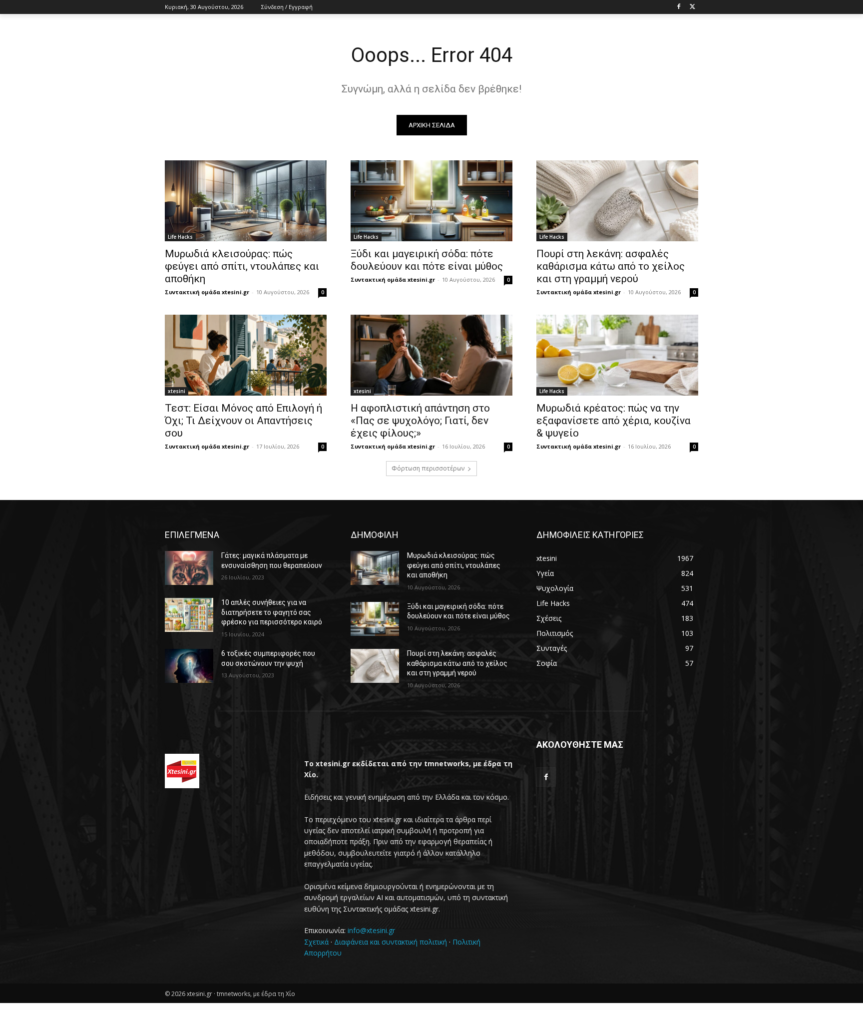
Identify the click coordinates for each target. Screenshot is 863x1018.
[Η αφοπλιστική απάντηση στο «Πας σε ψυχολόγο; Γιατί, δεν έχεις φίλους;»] (431, 355)
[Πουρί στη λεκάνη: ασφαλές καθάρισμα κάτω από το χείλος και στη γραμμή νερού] (617, 200)
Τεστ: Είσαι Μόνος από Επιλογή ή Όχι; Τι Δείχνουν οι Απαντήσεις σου (243, 420)
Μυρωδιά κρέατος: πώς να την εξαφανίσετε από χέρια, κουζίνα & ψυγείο (613, 420)
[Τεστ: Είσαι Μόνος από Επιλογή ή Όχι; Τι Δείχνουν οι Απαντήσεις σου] (246, 355)
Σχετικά (316, 942)
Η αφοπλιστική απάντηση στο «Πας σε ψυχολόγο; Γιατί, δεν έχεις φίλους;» (420, 420)
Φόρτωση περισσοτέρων (428, 468)
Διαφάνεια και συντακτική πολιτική (390, 942)
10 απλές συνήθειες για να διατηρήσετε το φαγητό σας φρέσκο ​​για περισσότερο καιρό (271, 612)
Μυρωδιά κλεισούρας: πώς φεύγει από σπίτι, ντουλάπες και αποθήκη (242, 266)
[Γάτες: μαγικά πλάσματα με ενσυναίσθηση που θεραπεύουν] (189, 568)
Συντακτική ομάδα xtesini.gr (207, 292)
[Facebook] (678, 7)
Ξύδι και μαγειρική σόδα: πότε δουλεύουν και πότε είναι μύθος (427, 260)
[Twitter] (692, 7)
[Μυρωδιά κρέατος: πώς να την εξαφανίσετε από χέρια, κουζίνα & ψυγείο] (617, 355)
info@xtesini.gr (371, 930)
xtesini (176, 391)
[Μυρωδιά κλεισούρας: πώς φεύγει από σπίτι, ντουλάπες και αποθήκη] (246, 200)
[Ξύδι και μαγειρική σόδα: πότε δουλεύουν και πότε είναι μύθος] (431, 200)
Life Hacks (180, 236)
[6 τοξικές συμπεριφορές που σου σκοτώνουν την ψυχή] (189, 666)
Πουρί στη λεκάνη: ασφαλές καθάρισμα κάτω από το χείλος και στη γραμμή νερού (610, 266)
